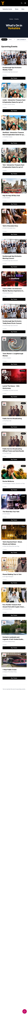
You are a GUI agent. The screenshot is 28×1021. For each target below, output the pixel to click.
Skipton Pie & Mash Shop (10, 671)
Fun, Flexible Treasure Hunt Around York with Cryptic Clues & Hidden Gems (14, 607)
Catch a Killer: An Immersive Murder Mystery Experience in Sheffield (13, 291)
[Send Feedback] (24, 1011)
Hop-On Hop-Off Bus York (11, 195)
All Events (4, 39)
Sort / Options (21, 39)
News (16, 9)
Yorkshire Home (7, 9)
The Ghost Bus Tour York (11, 511)
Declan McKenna (8, 481)
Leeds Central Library (9, 104)
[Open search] (21, 3)
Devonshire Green (8, 293)
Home (11, 19)
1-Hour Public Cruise (10, 669)
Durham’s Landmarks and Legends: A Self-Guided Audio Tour (13, 639)
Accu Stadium (7, 358)
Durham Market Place (9, 641)
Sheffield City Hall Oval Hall (11, 390)
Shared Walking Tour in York (12, 574)
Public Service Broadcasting (12, 418)
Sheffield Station (8, 136)
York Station (7, 197)
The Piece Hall (7, 420)
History (23, 9)
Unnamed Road (8, 609)
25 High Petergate (8, 576)
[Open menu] (25, 3)
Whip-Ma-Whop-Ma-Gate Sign (11, 546)
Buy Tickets (14, 78)
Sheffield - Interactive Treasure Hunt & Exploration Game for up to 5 (14, 135)
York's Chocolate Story (10, 226)
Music (10, 39)
